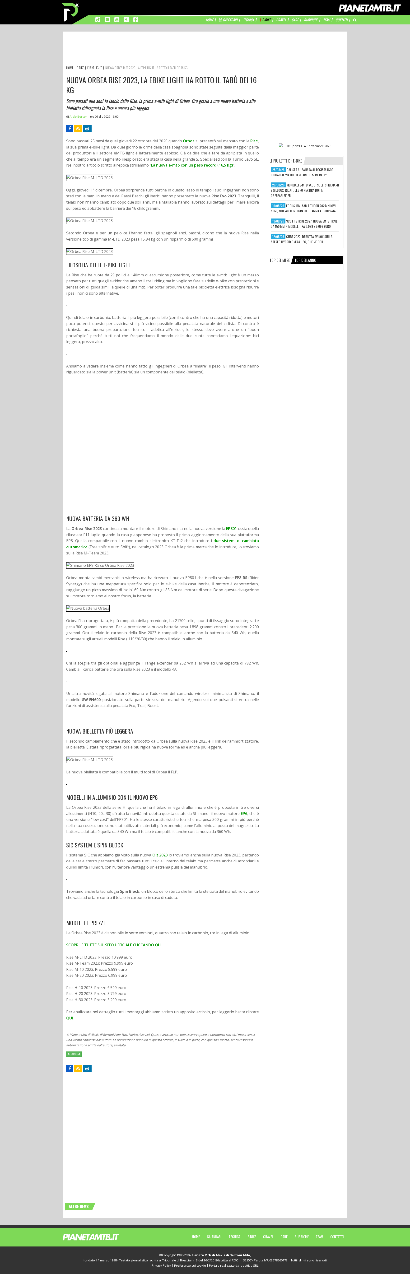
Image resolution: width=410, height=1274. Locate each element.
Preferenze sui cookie (190, 1265)
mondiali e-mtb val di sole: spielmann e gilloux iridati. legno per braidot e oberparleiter (305, 190)
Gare (284, 1236)
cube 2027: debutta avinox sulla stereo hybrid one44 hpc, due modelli (301, 239)
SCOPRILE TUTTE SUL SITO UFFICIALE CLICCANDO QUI (114, 945)
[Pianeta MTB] (99, 1237)
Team (319, 1236)
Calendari (214, 1236)
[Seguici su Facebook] (135, 19)
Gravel (268, 1236)
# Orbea (74, 1054)
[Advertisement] (152, 49)
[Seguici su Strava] (126, 19)
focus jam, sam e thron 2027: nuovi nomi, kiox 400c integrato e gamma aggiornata (303, 208)
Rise (254, 141)
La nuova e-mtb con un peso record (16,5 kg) (192, 165)
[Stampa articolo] (87, 128)
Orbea (189, 141)
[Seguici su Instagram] (107, 19)
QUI (69, 1018)
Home (196, 1236)
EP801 (231, 528)
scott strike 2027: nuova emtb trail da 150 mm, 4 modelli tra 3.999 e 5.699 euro (304, 224)
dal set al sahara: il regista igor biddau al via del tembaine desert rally (302, 172)
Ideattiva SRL (249, 1265)
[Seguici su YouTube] (116, 19)
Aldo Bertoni (79, 116)
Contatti (337, 1236)
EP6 (244, 813)
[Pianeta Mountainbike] (70, 12)
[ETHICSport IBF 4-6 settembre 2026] (305, 146)
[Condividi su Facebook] (69, 128)
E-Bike (251, 1236)
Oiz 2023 (160, 855)
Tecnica (234, 1236)
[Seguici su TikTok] (97, 19)
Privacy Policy (161, 1265)
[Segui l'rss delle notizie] (78, 128)
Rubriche (302, 1236)
